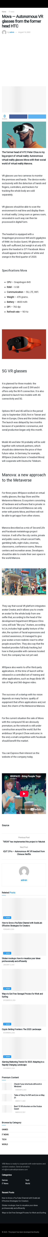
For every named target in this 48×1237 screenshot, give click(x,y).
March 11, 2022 (20, 1101)
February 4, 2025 (8, 929)
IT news (11, 12)
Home (4, 12)
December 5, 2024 (9, 1068)
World (5, 1144)
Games (5, 1129)
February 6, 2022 (20, 1090)
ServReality (35, 1232)
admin (12, 32)
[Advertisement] (24, 60)
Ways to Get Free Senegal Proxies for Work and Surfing (24, 1213)
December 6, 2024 (9, 1033)
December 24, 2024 (9, 1000)
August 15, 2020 (24, 32)
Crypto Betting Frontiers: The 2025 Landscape (21, 1029)
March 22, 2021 (20, 1112)
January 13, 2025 (8, 965)
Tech (4, 1139)
